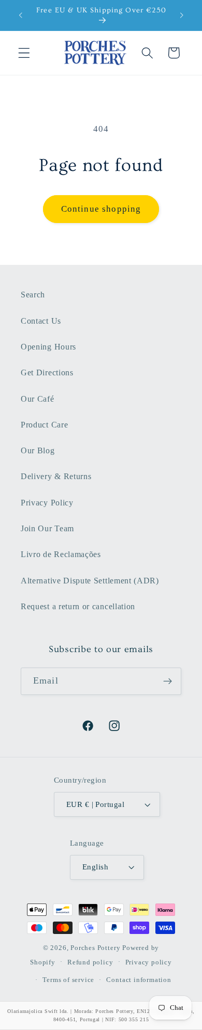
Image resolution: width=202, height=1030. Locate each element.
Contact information (138, 980)
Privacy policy (148, 962)
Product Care (44, 424)
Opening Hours (48, 346)
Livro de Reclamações (61, 554)
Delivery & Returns (56, 476)
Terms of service (68, 980)
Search (33, 294)
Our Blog (38, 450)
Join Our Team (47, 528)
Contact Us (41, 320)
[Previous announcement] (20, 15)
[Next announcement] (181, 15)
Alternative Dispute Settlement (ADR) (90, 580)
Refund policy (90, 962)
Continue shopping (101, 209)
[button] (24, 53)
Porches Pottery (95, 948)
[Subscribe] (167, 681)
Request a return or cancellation (78, 606)
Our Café (37, 398)
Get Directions (47, 372)
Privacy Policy (47, 502)
